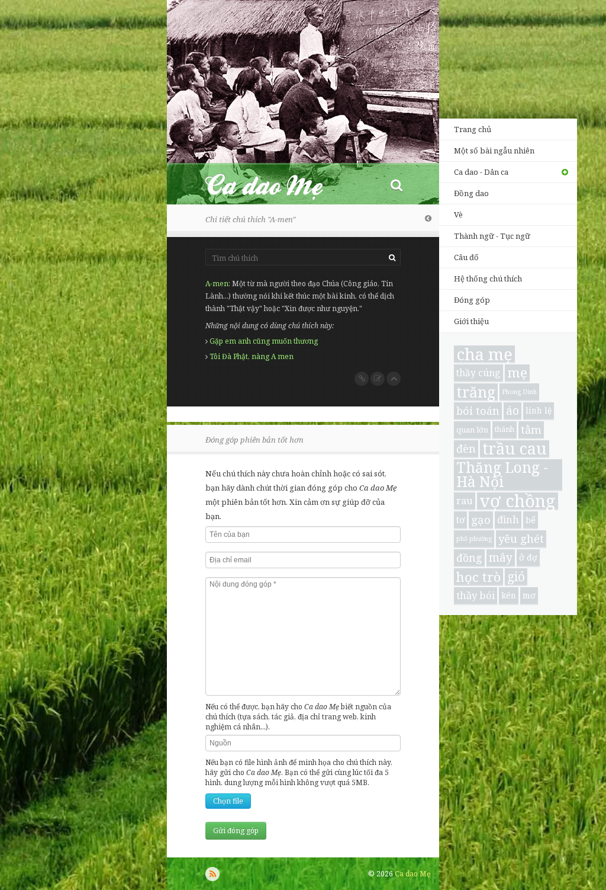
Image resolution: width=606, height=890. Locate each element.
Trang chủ (472, 129)
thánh (504, 429)
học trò (478, 576)
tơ (460, 519)
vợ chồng (517, 501)
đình (508, 519)
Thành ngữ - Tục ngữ (492, 235)
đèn (466, 448)
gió (516, 576)
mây (500, 557)
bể (531, 520)
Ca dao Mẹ (274, 184)
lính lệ (539, 410)
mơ (529, 595)
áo (512, 410)
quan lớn (472, 429)
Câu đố (466, 257)
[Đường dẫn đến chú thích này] (361, 379)
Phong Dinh (519, 392)
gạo (481, 519)
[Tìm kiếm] (396, 184)
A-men (216, 283)
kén (508, 595)
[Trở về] (428, 218)
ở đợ (528, 557)
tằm (531, 429)
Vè (458, 214)
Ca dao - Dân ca (481, 172)
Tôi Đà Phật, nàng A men (251, 356)
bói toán (477, 411)
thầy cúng (478, 372)
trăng (475, 392)
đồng (469, 557)
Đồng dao (471, 193)
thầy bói (475, 595)
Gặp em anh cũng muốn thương (263, 341)
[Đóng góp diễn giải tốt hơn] (377, 379)
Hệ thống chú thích (488, 278)
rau (464, 500)
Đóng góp (472, 299)
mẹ (517, 373)
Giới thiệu (471, 321)
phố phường (474, 538)
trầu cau (514, 449)
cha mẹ (484, 354)
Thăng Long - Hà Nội (502, 475)
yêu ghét (521, 538)
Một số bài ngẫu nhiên (494, 150)
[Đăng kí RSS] (212, 874)
